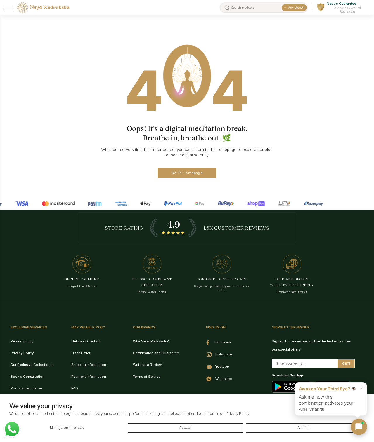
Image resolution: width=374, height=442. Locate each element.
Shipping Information (88, 365)
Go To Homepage (187, 173)
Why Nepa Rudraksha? (151, 341)
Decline (304, 428)
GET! (346, 363)
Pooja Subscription (26, 388)
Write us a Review (147, 365)
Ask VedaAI (296, 7)
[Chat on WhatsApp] (12, 429)
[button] (359, 427)
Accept (185, 428)
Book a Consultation (27, 377)
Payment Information (88, 377)
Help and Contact (86, 341)
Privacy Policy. (238, 414)
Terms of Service (146, 377)
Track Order (80, 353)
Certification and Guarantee (156, 353)
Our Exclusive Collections (31, 365)
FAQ (74, 388)
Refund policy (22, 341)
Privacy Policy (22, 353)
